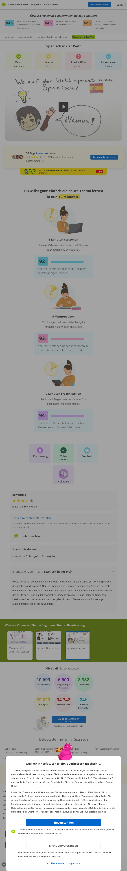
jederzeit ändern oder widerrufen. (72, 808)
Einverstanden (63, 822)
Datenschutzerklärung (85, 782)
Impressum (74, 863)
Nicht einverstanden (63, 845)
